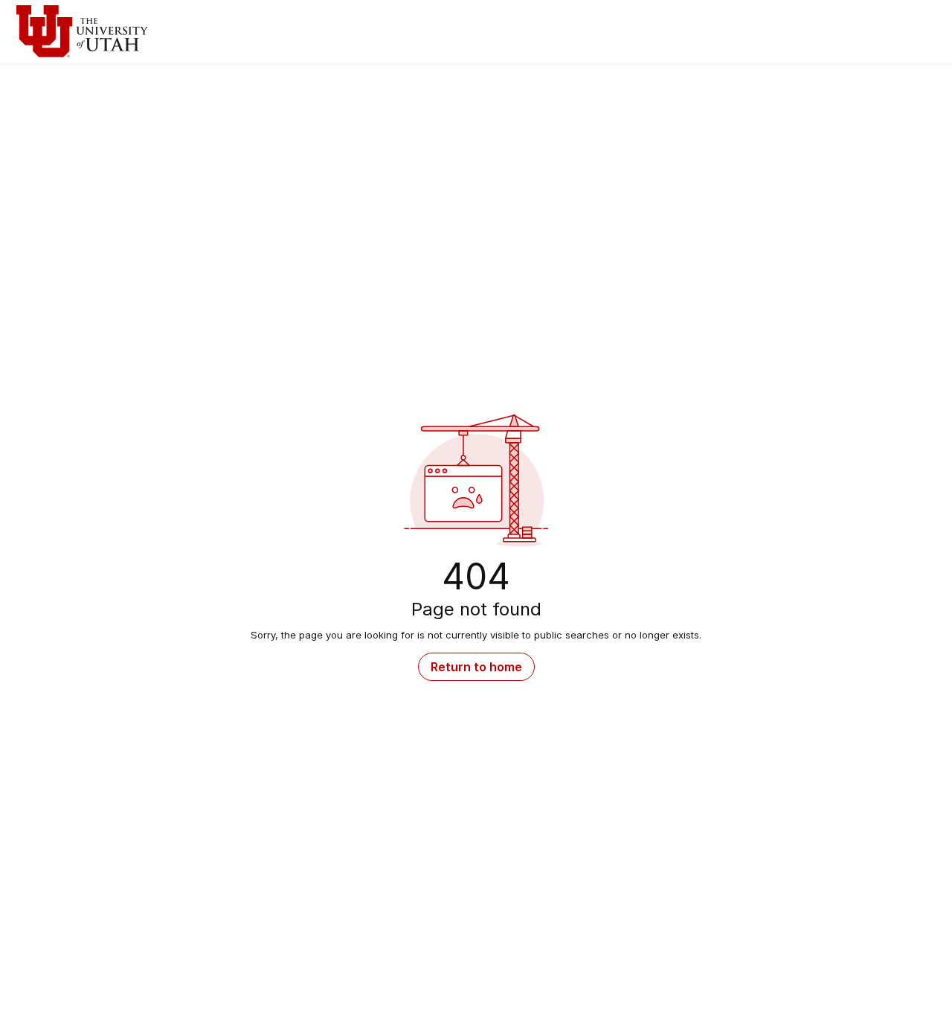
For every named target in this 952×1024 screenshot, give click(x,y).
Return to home (476, 666)
